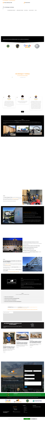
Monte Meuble (26, 10)
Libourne (11, 271)
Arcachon (18, 271)
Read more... (4, 352)
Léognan (8, 309)
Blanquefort (20, 309)
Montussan (12, 309)
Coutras (23, 309)
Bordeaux (9, 271)
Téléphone (26, 373)
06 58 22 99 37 (15, 409)
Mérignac (14, 271)
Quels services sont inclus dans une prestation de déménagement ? (13, 301)
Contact (36, 10)
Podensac (36, 309)
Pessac (12, 271)
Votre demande (26, 380)
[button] (22, 297)
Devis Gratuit (17, 0)
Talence (16, 271)
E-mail (25, 377)
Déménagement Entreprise (20, 10)
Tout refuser (43, 417)
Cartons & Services (31, 10)
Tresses (14, 309)
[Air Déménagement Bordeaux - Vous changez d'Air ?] (5, 9)
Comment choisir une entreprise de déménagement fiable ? (12, 298)
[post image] (9, 338)
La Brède (31, 309)
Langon (34, 309)
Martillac (10, 309)
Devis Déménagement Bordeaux (11, 10)
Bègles (25, 309)
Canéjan (22, 309)
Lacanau (33, 309)
